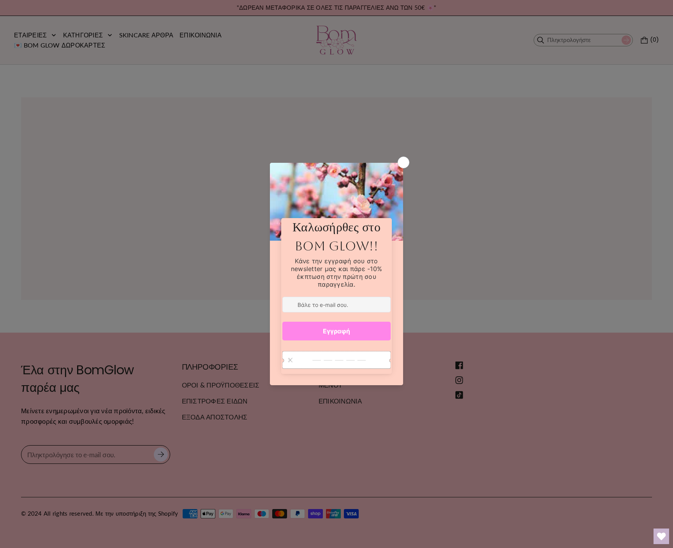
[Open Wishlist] (661, 536)
